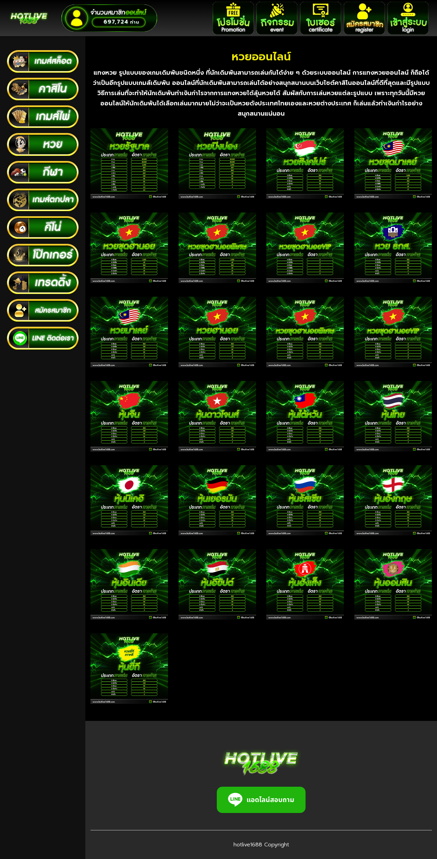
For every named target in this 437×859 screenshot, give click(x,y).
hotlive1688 (248, 845)
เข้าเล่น (132, 165)
